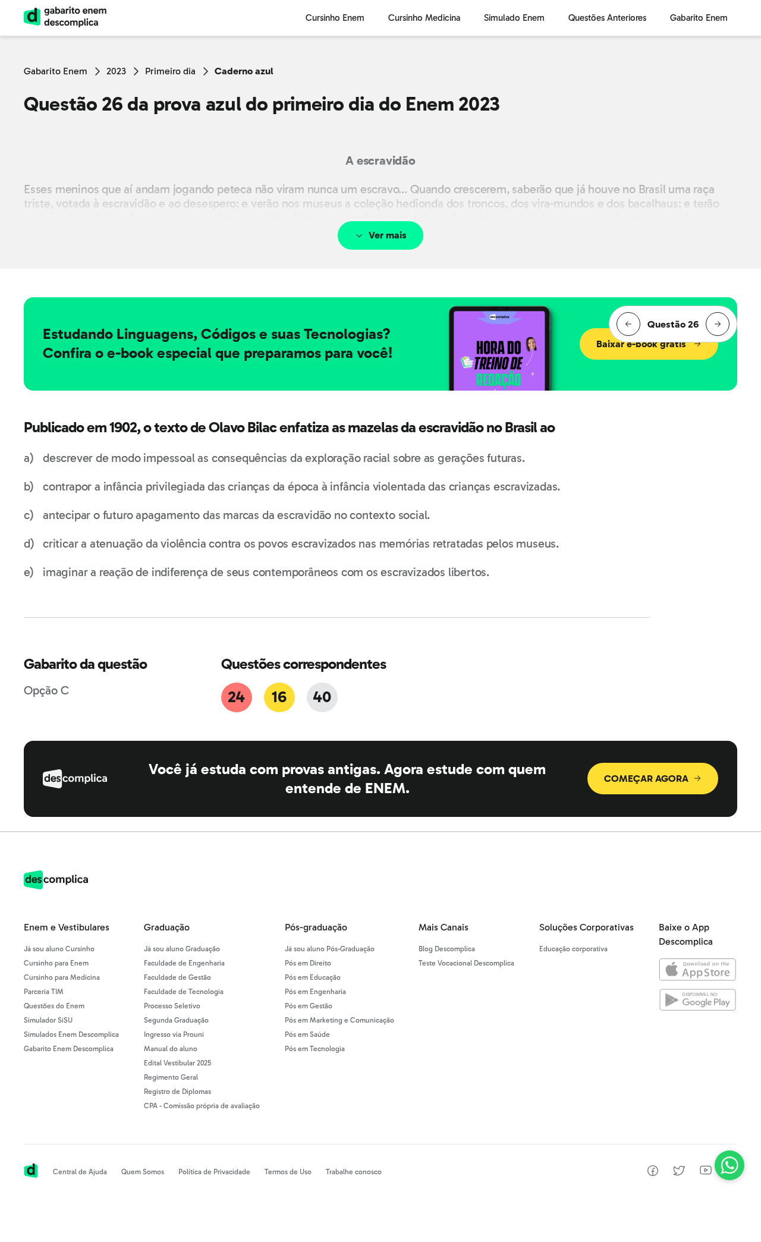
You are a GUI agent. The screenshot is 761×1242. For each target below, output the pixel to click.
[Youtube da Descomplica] (706, 1171)
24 (236, 697)
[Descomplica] (56, 886)
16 (279, 697)
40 (322, 697)
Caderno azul (244, 71)
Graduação (167, 927)
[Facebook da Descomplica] (652, 1172)
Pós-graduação (316, 927)
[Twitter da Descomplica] (679, 1172)
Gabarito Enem (55, 71)
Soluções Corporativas (586, 927)
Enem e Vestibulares (66, 927)
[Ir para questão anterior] (628, 324)
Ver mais (388, 235)
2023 (116, 71)
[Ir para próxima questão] (717, 324)
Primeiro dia (170, 71)
